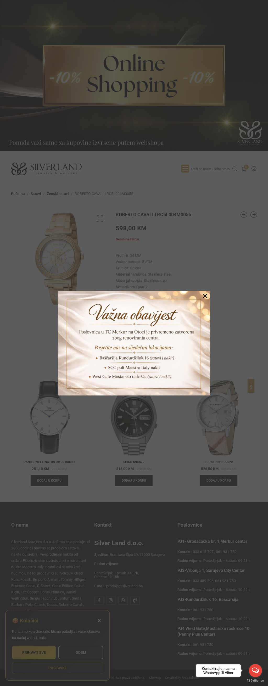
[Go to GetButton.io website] (255, 680)
